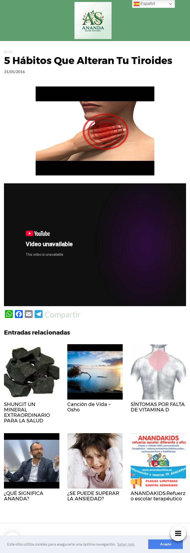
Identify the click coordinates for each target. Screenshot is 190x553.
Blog (8, 52)
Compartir (63, 315)
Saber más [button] (126, 544)
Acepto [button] (165, 544)
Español (147, 3)
